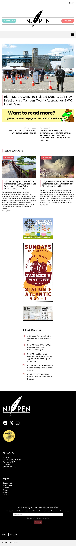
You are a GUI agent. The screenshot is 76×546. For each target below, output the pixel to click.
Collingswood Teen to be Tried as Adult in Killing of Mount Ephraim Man (39, 338)
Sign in (13, 206)
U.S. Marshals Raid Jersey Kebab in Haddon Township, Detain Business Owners (40, 368)
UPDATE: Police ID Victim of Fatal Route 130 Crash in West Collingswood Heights (39, 347)
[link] (38, 228)
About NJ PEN (8, 457)
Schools (6, 492)
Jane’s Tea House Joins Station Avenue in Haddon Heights (22, 132)
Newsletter (9, 21)
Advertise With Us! (9, 462)
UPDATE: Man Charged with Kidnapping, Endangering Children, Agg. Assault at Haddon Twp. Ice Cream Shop (39, 357)
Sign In (71, 3)
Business (6, 488)
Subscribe (68, 21)
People (5, 490)
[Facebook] (5, 424)
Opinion (6, 495)
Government (7, 483)
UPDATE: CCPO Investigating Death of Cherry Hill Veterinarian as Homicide (39, 377)
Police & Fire (7, 485)
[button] (38, 18)
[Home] (18, 408)
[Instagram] (17, 424)
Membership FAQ (9, 467)
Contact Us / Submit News (12, 459)
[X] (11, 424)
